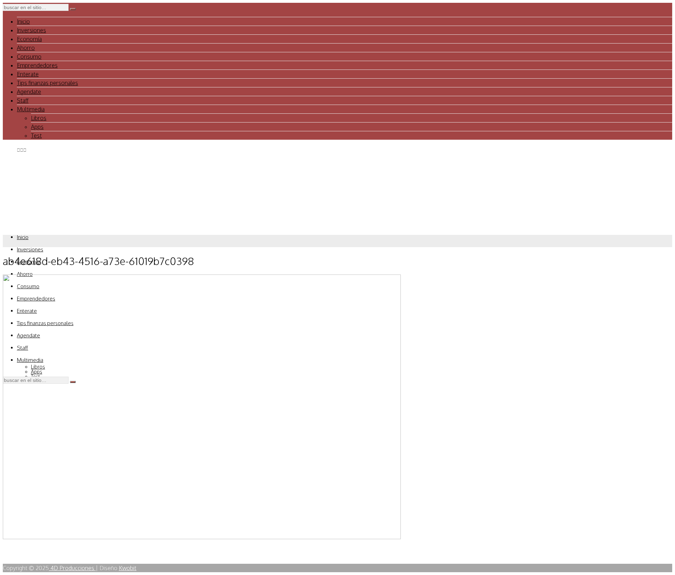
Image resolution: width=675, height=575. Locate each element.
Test (36, 135)
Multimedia (31, 109)
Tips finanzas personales (47, 82)
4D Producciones (72, 567)
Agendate (29, 91)
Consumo (29, 56)
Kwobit (127, 567)
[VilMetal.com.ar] (38, 223)
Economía (29, 38)
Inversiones (31, 30)
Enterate (28, 74)
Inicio (23, 21)
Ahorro (26, 47)
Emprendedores (37, 65)
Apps (37, 126)
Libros (38, 117)
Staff (22, 100)
